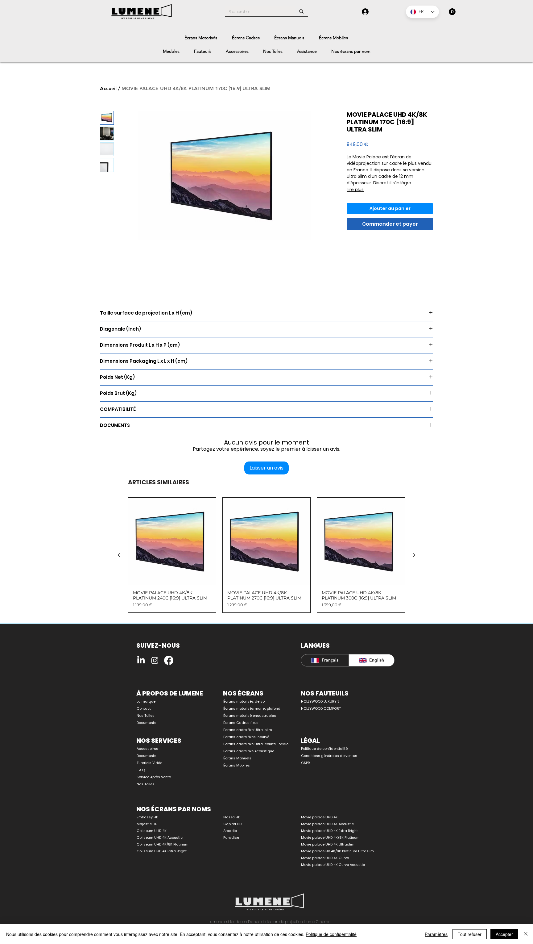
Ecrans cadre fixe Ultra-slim (247, 729)
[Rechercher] (301, 11)
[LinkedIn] (141, 660)
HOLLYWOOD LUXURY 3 (320, 701)
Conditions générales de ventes (329, 755)
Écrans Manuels (237, 758)
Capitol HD (232, 823)
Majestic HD (147, 823)
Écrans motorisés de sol (244, 701)
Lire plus (355, 189)
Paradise (231, 837)
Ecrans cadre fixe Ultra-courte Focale (252, 743)
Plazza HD (231, 817)
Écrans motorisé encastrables (249, 715)
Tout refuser (469, 934)
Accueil (108, 88)
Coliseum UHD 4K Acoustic (160, 837)
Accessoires (147, 748)
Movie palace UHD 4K (319, 817)
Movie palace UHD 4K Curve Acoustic (333, 864)
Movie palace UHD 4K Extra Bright (329, 830)
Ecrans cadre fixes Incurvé (246, 736)
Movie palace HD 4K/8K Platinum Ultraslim (337, 851)
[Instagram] (154, 660)
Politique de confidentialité (324, 748)
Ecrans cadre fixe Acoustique (248, 751)
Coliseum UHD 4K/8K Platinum (162, 844)
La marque (146, 701)
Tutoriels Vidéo (149, 762)
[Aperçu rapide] (172, 541)
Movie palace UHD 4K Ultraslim (327, 844)
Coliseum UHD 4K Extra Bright (162, 851)
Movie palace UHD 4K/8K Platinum (330, 837)
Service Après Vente (154, 777)
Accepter (504, 934)
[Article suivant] (414, 555)
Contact (144, 708)
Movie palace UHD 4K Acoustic (327, 823)
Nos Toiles (146, 715)
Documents (146, 722)
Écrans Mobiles (236, 765)
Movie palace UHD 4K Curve (325, 857)
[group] (266, 555)
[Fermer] (525, 934)
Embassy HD (147, 817)
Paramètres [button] (436, 934)
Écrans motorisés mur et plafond (251, 708)
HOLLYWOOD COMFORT (321, 708)
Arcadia (230, 830)
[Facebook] (168, 660)
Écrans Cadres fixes (240, 722)
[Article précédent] (119, 555)
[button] (452, 11)
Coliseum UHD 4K (152, 830)
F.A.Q (141, 769)
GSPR (305, 762)
